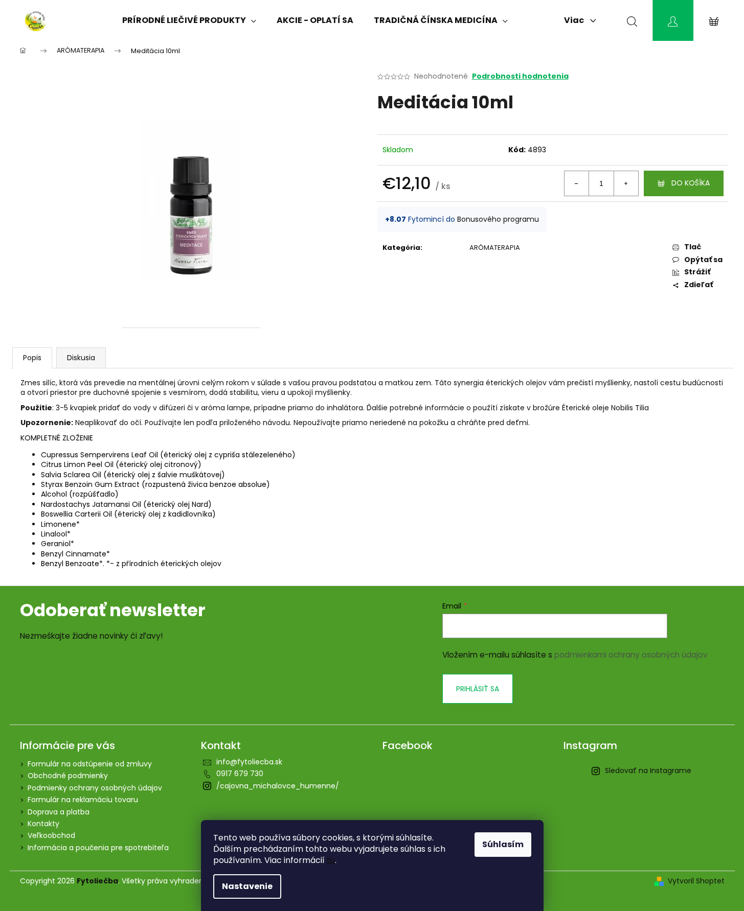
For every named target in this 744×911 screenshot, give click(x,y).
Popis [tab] (32, 358)
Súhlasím (503, 844)
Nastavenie (247, 886)
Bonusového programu (498, 219)
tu (331, 860)
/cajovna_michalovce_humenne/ (277, 786)
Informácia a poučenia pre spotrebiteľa (98, 848)
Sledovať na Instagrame (648, 770)
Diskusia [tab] (81, 358)
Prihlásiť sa (477, 689)
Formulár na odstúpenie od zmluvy (90, 764)
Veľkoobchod (51, 835)
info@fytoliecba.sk (249, 762)
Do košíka (690, 183)
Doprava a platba (58, 812)
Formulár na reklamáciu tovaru (83, 800)
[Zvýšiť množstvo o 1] (626, 183)
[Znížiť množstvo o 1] (577, 183)
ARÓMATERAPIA (494, 247)
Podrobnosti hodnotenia (520, 76)
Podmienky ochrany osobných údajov (95, 788)
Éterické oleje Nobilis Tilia (605, 408)
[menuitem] (189, 20)
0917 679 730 (239, 773)
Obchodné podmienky (68, 775)
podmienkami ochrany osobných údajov (631, 654)
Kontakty (43, 824)
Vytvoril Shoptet (696, 881)
